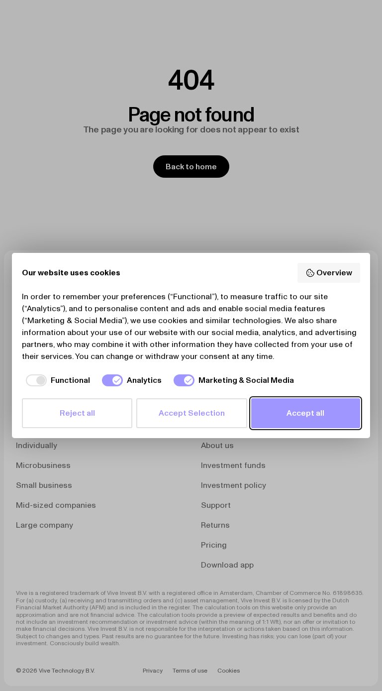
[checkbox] (56, 380)
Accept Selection (192, 413)
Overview (334, 272)
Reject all (77, 413)
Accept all (305, 413)
